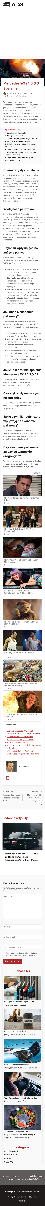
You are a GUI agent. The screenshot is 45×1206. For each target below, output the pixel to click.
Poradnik (8, 1158)
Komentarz (9, 896)
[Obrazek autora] (4, 93)
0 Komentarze (22, 96)
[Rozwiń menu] (40, 4)
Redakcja (22, 1201)
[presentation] (22, 836)
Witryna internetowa (12, 947)
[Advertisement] (22, 32)
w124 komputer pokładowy (18, 742)
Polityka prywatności (17, 1197)
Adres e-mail (10, 937)
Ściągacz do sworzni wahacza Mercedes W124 (11, 796)
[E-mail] (7, 779)
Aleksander (10, 93)
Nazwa (8, 927)
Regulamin (32, 1197)
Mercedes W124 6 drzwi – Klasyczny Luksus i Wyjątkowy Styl (34, 797)
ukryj (18, 130)
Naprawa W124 (10, 1155)
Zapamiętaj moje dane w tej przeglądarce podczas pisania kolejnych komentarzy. (21, 954)
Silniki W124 (10, 96)
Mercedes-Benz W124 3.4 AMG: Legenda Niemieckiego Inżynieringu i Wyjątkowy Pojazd (21, 856)
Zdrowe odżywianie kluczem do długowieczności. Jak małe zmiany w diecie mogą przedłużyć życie (19, 1134)
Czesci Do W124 (11, 1151)
